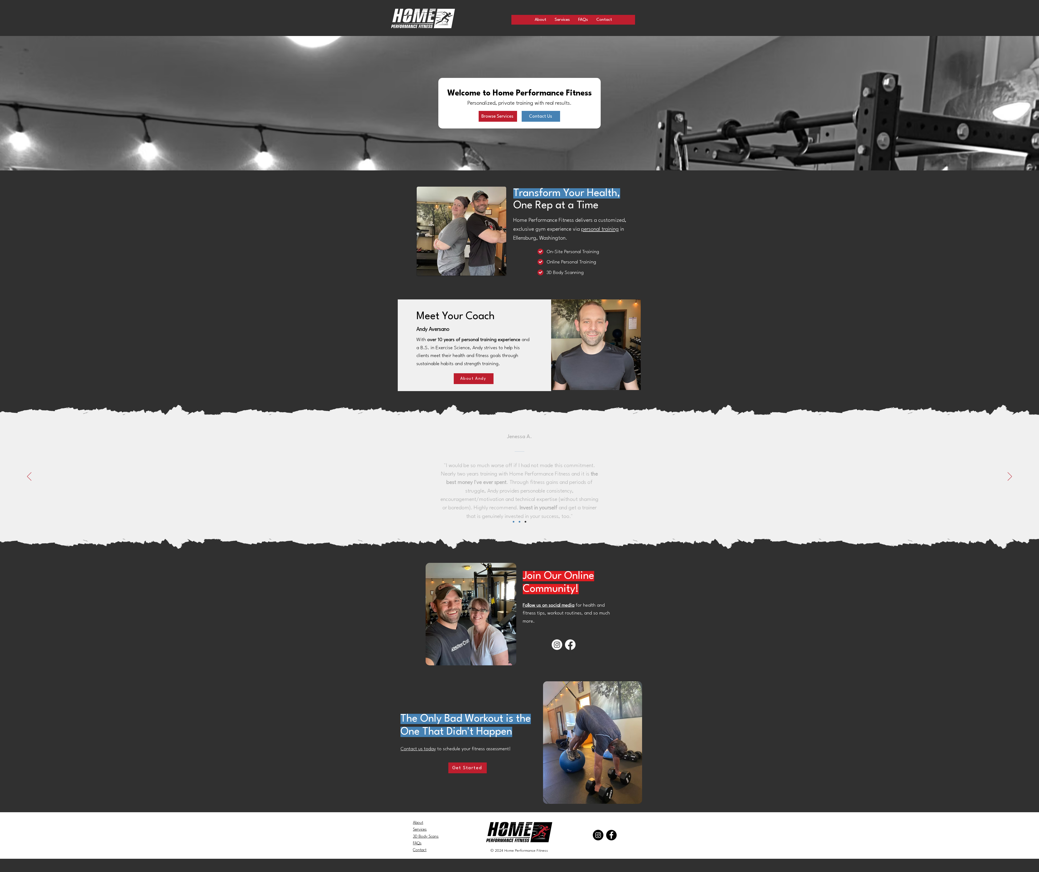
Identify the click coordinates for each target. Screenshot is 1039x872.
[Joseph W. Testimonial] (525, 522)
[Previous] (29, 476)
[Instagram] (557, 644)
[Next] (1010, 476)
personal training (600, 229)
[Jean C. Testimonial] (513, 522)
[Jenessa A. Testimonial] (519, 522)
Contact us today (418, 749)
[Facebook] (570, 644)
